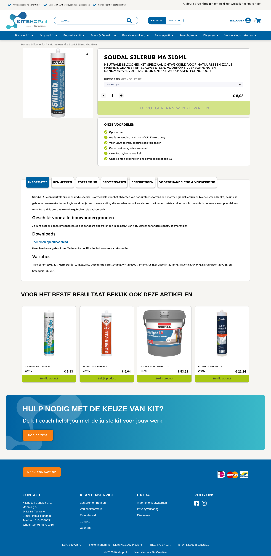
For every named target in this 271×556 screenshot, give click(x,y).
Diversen (209, 35)
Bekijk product (49, 378)
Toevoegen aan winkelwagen (174, 108)
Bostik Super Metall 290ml (211, 368)
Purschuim (187, 35)
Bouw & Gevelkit (101, 35)
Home (25, 44)
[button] (87, 54)
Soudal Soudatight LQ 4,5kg (154, 368)
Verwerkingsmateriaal (238, 35)
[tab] (37, 182)
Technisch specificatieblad (50, 242)
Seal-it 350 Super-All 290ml (96, 368)
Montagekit (162, 35)
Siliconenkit (22, 35)
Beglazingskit (72, 35)
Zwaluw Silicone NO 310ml (38, 368)
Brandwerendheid (133, 35)
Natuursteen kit (57, 44)
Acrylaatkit (46, 35)
